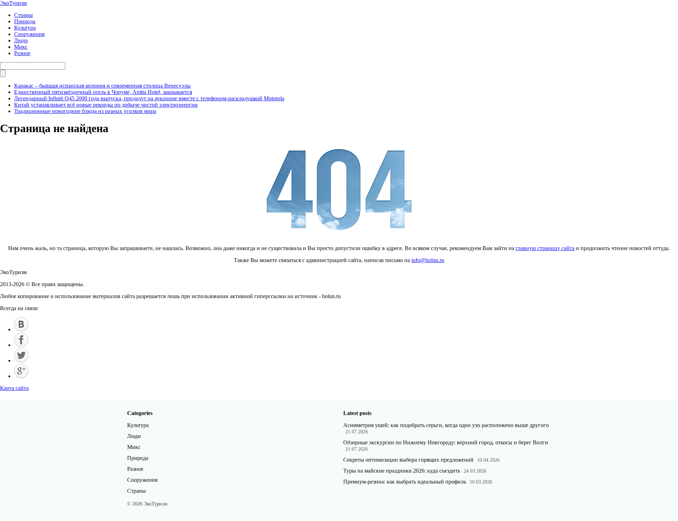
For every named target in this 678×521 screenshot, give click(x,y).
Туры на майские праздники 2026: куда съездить (401, 471)
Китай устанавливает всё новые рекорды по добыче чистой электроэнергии (106, 105)
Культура (25, 28)
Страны (23, 15)
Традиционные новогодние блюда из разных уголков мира (85, 111)
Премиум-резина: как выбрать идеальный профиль (404, 482)
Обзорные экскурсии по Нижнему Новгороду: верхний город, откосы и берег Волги (445, 442)
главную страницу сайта (545, 248)
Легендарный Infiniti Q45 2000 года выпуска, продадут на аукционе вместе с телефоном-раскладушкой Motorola (149, 98)
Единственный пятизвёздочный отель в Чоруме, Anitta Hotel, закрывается (103, 92)
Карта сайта (14, 388)
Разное (22, 53)
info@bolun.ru (427, 260)
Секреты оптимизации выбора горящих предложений (408, 460)
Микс (21, 47)
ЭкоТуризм (13, 3)
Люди (21, 40)
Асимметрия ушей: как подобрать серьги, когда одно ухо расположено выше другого (446, 425)
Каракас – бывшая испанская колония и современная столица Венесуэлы (102, 86)
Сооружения (29, 34)
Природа (24, 21)
